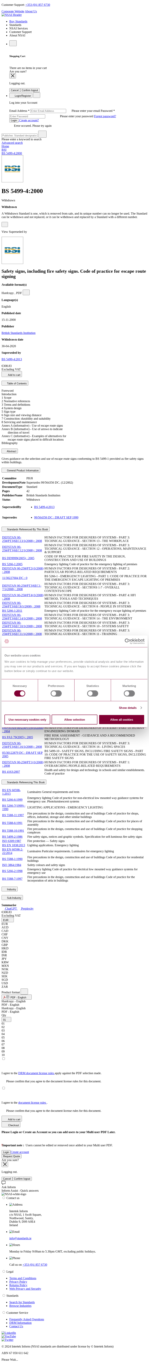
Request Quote (11, 1156)
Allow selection (74, 719)
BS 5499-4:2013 (12, 359)
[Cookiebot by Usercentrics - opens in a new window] (128, 641)
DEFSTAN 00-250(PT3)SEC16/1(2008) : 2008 (22, 745)
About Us (31, 11)
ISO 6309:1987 (11, 841)
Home (5, 146)
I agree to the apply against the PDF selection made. (51, 1073)
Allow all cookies (121, 719)
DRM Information (20, 1322)
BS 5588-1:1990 (12, 859)
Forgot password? (105, 116)
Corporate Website (13, 11)
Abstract (11, 451)
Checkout (13, 1125)
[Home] (12, 14)
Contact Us (16, 1326)
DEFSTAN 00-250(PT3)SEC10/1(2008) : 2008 (22, 624)
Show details (128, 707)
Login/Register (22, 95)
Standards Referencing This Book (25, 782)
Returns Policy (18, 1285)
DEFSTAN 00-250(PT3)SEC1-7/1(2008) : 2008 (21, 587)
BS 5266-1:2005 (12, 564)
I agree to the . (25, 1102)
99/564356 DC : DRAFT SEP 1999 (56, 517)
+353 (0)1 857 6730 (37, 4)
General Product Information (22, 470)
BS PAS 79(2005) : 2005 (17, 737)
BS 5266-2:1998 (12, 871)
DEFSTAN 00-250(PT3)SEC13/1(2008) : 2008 (22, 539)
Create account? (28, 120)
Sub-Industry (13, 897)
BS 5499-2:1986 (12, 836)
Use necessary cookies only (27, 719)
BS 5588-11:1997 (13, 815)
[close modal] (12, 76)
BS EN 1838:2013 (13, 845)
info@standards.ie (20, 1238)
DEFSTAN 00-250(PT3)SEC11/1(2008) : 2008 (22, 632)
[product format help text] (24, 992)
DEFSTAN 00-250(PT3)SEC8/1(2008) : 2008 (21, 604)
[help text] (5, 224)
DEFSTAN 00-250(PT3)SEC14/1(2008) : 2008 (22, 616)
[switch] (56, 693)
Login (14, 120)
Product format (11, 992)
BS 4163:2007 (11, 771)
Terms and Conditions (22, 1278)
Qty (4, 1015)
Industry (11, 889)
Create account (20, 1152)
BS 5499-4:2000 (12, 153)
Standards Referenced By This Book (27, 529)
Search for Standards (22, 1302)
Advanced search (12, 142)
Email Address (55, 110)
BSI (4, 149)
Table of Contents (16, 383)
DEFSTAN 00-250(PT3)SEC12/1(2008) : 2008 (22, 548)
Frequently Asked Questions (26, 1319)
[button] (8, 919)
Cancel (15, 90)
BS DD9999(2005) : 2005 (18, 558)
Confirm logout (30, 90)
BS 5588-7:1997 (12, 878)
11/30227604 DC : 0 (14, 578)
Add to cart (13, 375)
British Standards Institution (19, 333)
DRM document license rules (36, 1073)
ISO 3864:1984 (11, 865)
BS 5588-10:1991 (13, 830)
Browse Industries (20, 1305)
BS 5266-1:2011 (12, 610)
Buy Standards (18, 21)
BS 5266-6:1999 (12, 799)
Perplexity (27, 908)
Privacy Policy (18, 1281)
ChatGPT (11, 908)
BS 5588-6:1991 (12, 823)
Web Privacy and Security (25, 1288)
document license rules (32, 1102)
